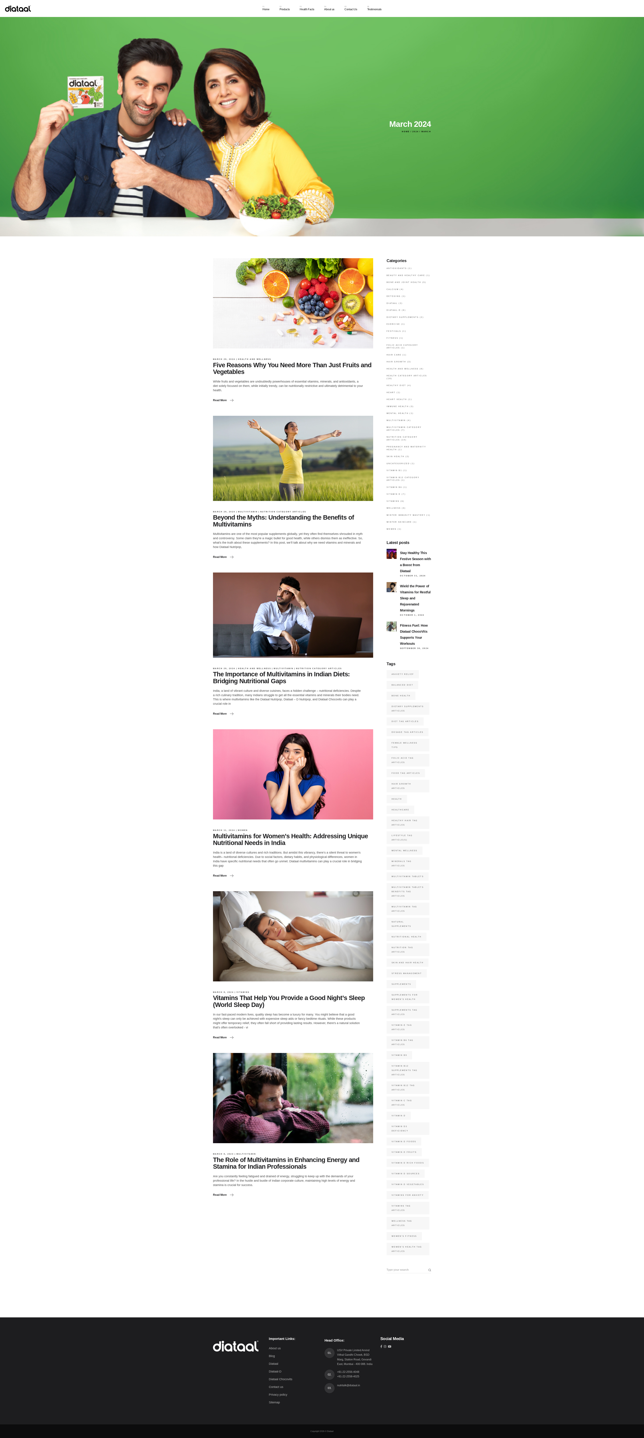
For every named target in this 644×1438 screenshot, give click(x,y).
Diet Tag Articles (405, 721)
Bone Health (401, 696)
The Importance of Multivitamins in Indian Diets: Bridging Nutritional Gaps (281, 678)
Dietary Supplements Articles (408, 708)
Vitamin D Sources (406, 1174)
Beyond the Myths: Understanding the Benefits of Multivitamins (283, 521)
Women (243, 830)
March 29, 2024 (224, 359)
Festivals (394, 331)
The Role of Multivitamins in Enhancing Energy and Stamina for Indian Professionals (286, 1163)
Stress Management (407, 973)
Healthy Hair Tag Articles (405, 822)
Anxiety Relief (403, 674)
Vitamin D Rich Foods (408, 1163)
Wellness (394, 508)
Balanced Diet (402, 685)
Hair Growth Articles (401, 786)
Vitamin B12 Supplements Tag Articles (405, 1070)
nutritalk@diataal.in (348, 1385)
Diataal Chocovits (280, 1379)
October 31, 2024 (413, 576)
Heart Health (397, 399)
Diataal (392, 303)
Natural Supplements (401, 924)
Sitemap (274, 1402)
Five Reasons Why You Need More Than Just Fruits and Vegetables (292, 368)
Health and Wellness (254, 359)
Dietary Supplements (403, 317)
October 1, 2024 (412, 615)
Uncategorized (398, 463)
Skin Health (395, 456)
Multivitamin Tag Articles (404, 909)
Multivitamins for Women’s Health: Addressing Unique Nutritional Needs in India (290, 840)
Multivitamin (248, 512)
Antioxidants (397, 268)
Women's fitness (404, 1236)
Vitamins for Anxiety (408, 1195)
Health (397, 799)
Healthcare (400, 810)
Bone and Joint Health (404, 282)
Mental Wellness (404, 851)
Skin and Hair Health (407, 963)
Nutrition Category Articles (283, 512)
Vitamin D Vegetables (408, 1184)
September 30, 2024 (414, 648)
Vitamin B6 (394, 487)
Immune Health (398, 406)
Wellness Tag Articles (402, 1223)
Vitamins (242, 992)
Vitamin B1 (394, 470)
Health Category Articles (407, 376)
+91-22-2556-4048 (348, 1371)
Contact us (276, 1387)
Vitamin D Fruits (404, 1152)
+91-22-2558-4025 (348, 1376)
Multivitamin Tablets (408, 876)
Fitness (392, 338)
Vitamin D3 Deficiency (400, 1128)
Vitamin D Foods (404, 1141)
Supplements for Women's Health (405, 997)
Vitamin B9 (399, 1055)
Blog (272, 1356)
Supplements (401, 984)
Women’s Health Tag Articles (407, 1249)
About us (275, 1348)
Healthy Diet (396, 385)
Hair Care (394, 355)
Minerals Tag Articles (402, 863)
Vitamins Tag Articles (401, 1208)
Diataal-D (394, 310)
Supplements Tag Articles (405, 1012)
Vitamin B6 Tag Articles (402, 1042)
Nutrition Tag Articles (402, 949)
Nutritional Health (406, 937)
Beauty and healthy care (406, 275)
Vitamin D (394, 494)
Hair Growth (396, 362)
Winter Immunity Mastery (406, 515)
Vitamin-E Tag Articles (402, 1027)
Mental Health (398, 413)
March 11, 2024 (224, 830)
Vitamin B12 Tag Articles (403, 1087)
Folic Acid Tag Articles (403, 760)
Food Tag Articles (406, 773)
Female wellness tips (404, 745)
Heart (391, 392)
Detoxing (394, 296)
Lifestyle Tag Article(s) (402, 837)
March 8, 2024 (223, 992)
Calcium (393, 289)
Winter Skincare (399, 522)
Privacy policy (278, 1394)
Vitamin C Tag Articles (402, 1102)
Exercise (393, 324)
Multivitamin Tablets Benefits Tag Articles (408, 891)
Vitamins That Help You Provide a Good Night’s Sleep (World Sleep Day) (289, 1001)
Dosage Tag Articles (407, 732)
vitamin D (399, 1116)
